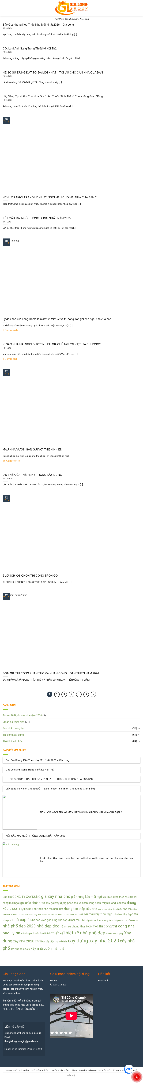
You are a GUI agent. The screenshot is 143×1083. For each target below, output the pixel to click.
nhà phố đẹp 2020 (19, 926)
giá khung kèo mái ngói (87, 897)
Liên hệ (111, 1070)
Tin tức (102, 1070)
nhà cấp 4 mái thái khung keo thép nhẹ (102, 920)
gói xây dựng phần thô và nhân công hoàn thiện (79, 903)
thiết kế (57, 933)
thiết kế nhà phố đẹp (84, 932)
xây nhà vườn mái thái (48, 948)
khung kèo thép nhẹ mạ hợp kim (43, 909)
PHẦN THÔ (92, 926)
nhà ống (67, 927)
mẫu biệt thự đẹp (100, 914)
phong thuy (78, 926)
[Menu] (5, 8)
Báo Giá (92, 1070)
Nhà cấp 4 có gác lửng (43, 920)
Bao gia (7, 897)
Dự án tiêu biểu (79, 1070)
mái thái (83, 914)
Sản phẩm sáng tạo (14, 728)
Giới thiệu (24, 1070)
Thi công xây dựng (13, 734)
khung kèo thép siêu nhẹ (80, 909)
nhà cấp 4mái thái (131, 920)
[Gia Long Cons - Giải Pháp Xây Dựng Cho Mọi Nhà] (71, 8)
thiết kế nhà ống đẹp (114, 934)
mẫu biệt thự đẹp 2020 (125, 914)
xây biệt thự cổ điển (56, 941)
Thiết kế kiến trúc (13, 741)
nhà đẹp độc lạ (50, 926)
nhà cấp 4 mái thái (69, 920)
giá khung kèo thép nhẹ (116, 897)
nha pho (7, 920)
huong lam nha (117, 903)
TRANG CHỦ (11, 1070)
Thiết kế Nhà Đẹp (39, 1070)
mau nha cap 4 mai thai (68, 915)
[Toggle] (139, 728)
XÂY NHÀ (40, 941)
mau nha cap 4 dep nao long (25, 915)
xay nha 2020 (23, 941)
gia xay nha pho (55, 896)
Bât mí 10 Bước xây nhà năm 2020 (22, 715)
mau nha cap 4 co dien (107, 909)
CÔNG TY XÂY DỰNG (26, 897)
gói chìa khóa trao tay (35, 903)
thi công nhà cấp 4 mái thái (36, 933)
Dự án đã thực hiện (13, 721)
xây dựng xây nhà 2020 (93, 941)
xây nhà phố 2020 (20, 948)
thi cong (105, 926)
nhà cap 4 (21, 919)
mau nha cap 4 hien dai (48, 915)
